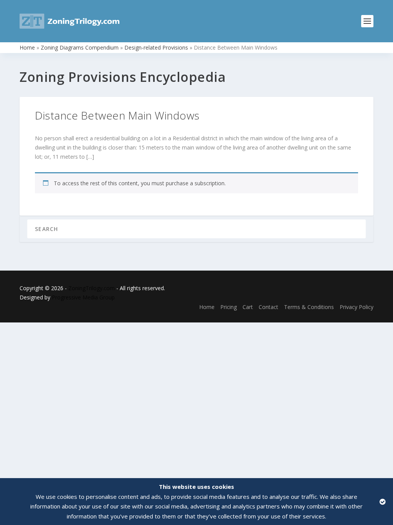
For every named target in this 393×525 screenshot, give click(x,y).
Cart (248, 307)
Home (27, 47)
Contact (268, 307)
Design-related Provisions (156, 47)
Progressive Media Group (83, 297)
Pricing (228, 307)
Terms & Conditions (309, 307)
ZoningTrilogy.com (91, 288)
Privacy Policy (356, 307)
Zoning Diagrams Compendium (80, 47)
